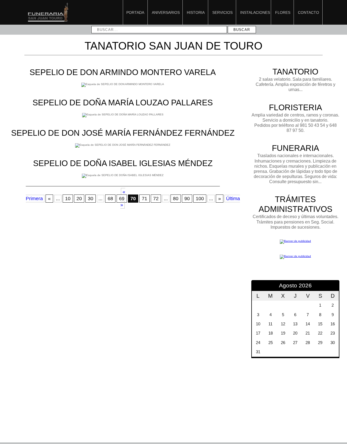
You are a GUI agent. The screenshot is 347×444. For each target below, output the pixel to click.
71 (144, 198)
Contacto (308, 12)
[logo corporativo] (48, 21)
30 (90, 198)
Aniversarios (166, 12)
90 (187, 198)
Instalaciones (255, 12)
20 (79, 198)
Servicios (222, 12)
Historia (196, 12)
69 (121, 198)
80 (175, 198)
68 (110, 198)
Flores (282, 12)
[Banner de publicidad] (295, 240)
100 (200, 198)
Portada (135, 12)
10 (67, 198)
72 (156, 198)
